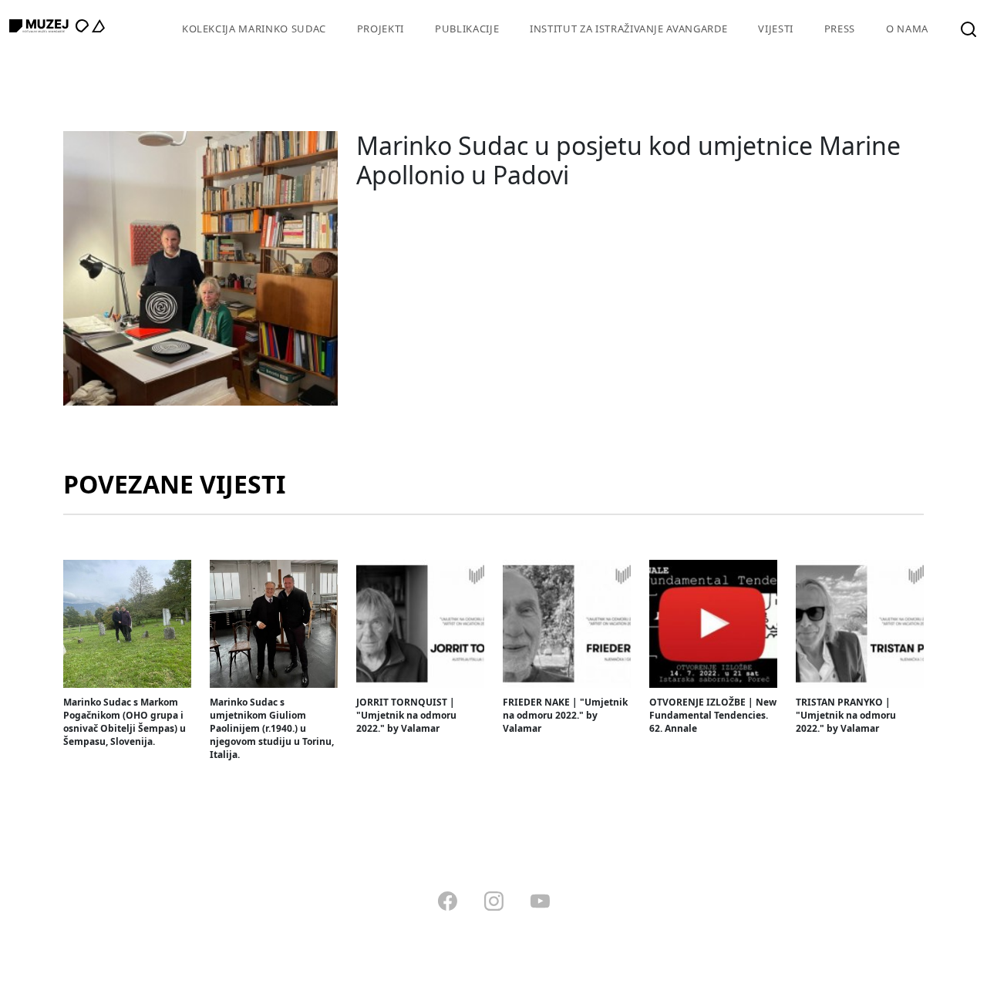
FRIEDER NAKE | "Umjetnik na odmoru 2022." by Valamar (565, 715)
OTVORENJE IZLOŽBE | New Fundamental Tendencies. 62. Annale (712, 715)
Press (839, 28)
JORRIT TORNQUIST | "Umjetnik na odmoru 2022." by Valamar (406, 715)
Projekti (380, 28)
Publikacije (467, 28)
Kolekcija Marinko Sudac (254, 28)
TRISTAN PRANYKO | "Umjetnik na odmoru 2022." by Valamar (846, 715)
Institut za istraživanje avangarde (628, 28)
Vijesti (775, 28)
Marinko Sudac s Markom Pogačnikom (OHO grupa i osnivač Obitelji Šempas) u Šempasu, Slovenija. (124, 722)
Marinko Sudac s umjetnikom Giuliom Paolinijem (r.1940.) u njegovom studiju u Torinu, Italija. (272, 728)
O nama (907, 28)
